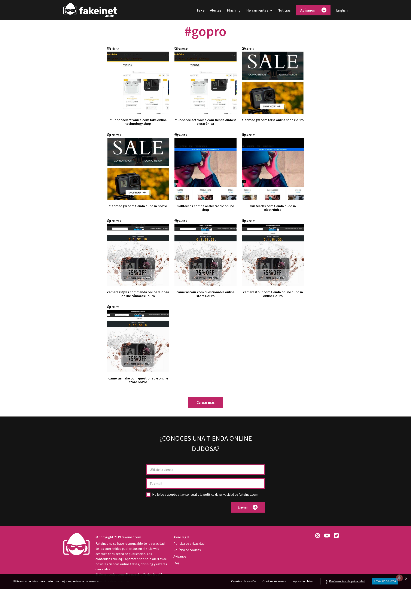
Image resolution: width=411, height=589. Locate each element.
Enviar (243, 507)
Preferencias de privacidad (347, 581)
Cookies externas (274, 581)
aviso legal (189, 494)
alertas (183, 49)
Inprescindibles (302, 581)
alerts (115, 49)
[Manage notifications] (399, 577)
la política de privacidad (217, 494)
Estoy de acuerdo (385, 581)
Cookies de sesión (243, 581)
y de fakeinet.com (205, 494)
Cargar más (206, 402)
